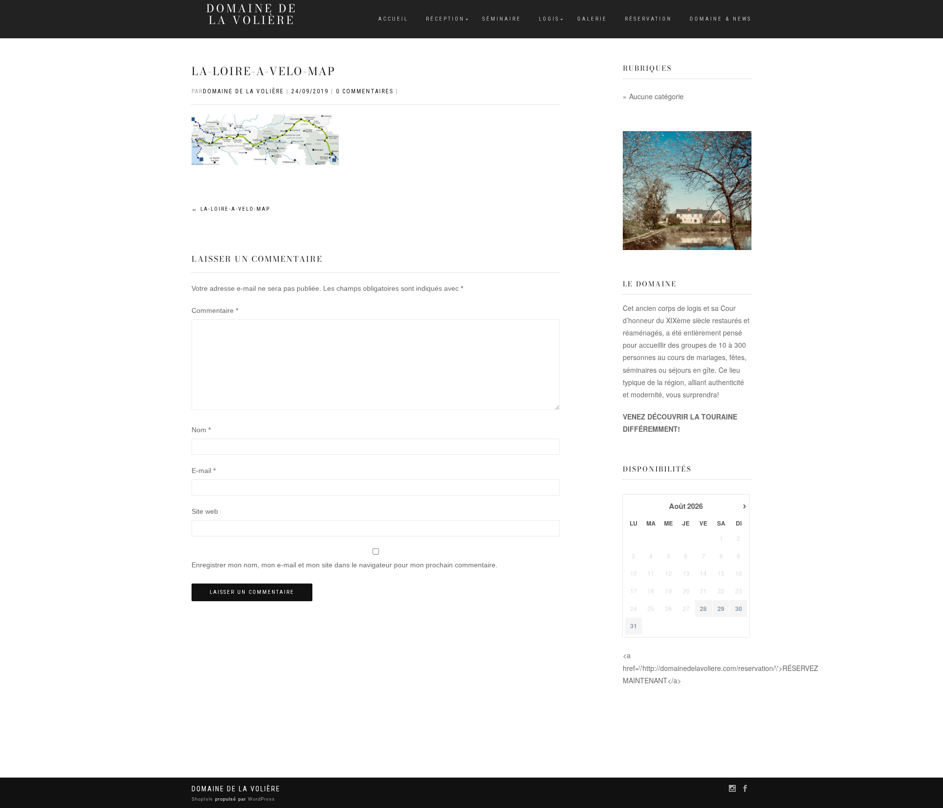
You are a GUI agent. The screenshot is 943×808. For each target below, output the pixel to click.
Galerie (592, 19)
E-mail (204, 470)
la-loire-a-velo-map (263, 71)
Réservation (648, 19)
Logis (549, 19)
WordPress (260, 799)
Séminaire (501, 19)
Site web (205, 511)
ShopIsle (203, 799)
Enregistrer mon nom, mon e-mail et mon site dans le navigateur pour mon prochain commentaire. (345, 565)
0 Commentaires (364, 91)
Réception (445, 19)
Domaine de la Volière (251, 14)
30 (738, 609)
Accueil (393, 19)
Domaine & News (720, 19)
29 (721, 609)
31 (633, 626)
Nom (201, 430)
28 (703, 609)
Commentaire (215, 310)
